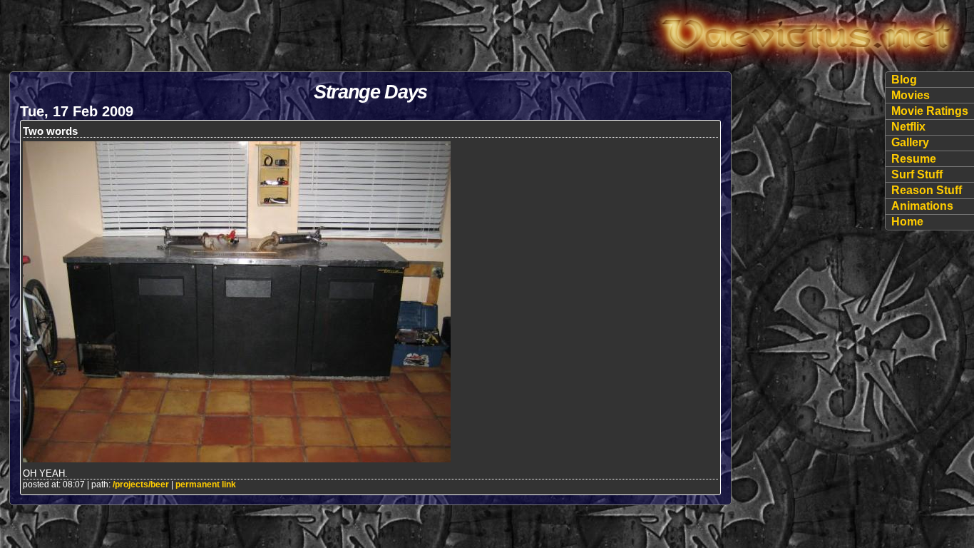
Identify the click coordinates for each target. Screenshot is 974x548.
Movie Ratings (929, 111)
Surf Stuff (917, 174)
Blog (904, 79)
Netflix (908, 127)
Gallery (910, 142)
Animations (922, 206)
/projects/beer (141, 484)
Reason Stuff (926, 190)
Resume (913, 159)
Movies (910, 95)
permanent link (205, 484)
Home (907, 221)
